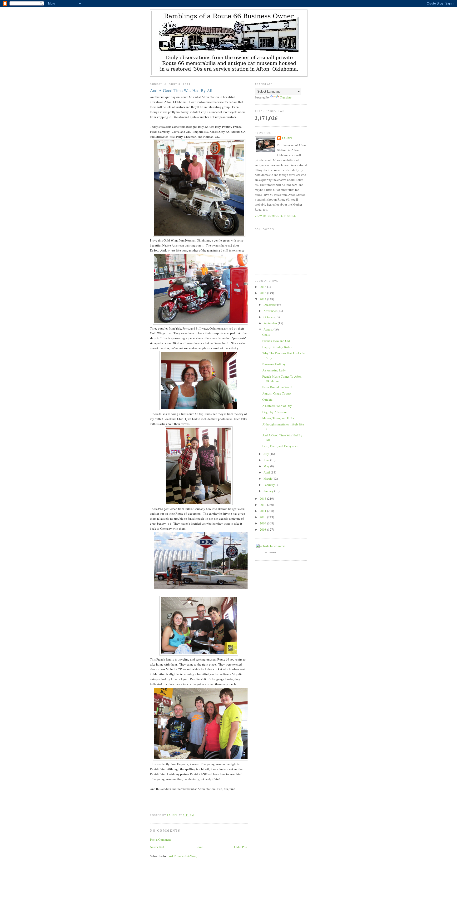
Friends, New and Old (276, 341)
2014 (263, 299)
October (268, 317)
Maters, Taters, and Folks (278, 418)
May (266, 466)
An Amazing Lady (274, 370)
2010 (263, 517)
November (270, 311)
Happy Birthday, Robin (277, 347)
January (268, 491)
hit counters (270, 552)
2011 (263, 511)
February (269, 485)
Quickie (267, 399)
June (266, 460)
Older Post (241, 847)
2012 (263, 505)
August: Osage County (277, 393)
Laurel (287, 138)
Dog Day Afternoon (275, 412)
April (267, 472)
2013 (263, 498)
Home (199, 847)
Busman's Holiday (274, 364)
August (268, 329)
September (270, 323)
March (268, 478)
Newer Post (157, 847)
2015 (263, 293)
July (266, 454)
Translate (286, 97)
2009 (263, 523)
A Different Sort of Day (277, 406)
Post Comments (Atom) (182, 856)
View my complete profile (275, 216)
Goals (266, 334)
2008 (263, 529)
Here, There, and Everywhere (280, 446)
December (270, 304)
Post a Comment (160, 839)
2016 (263, 287)
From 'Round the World (277, 387)
